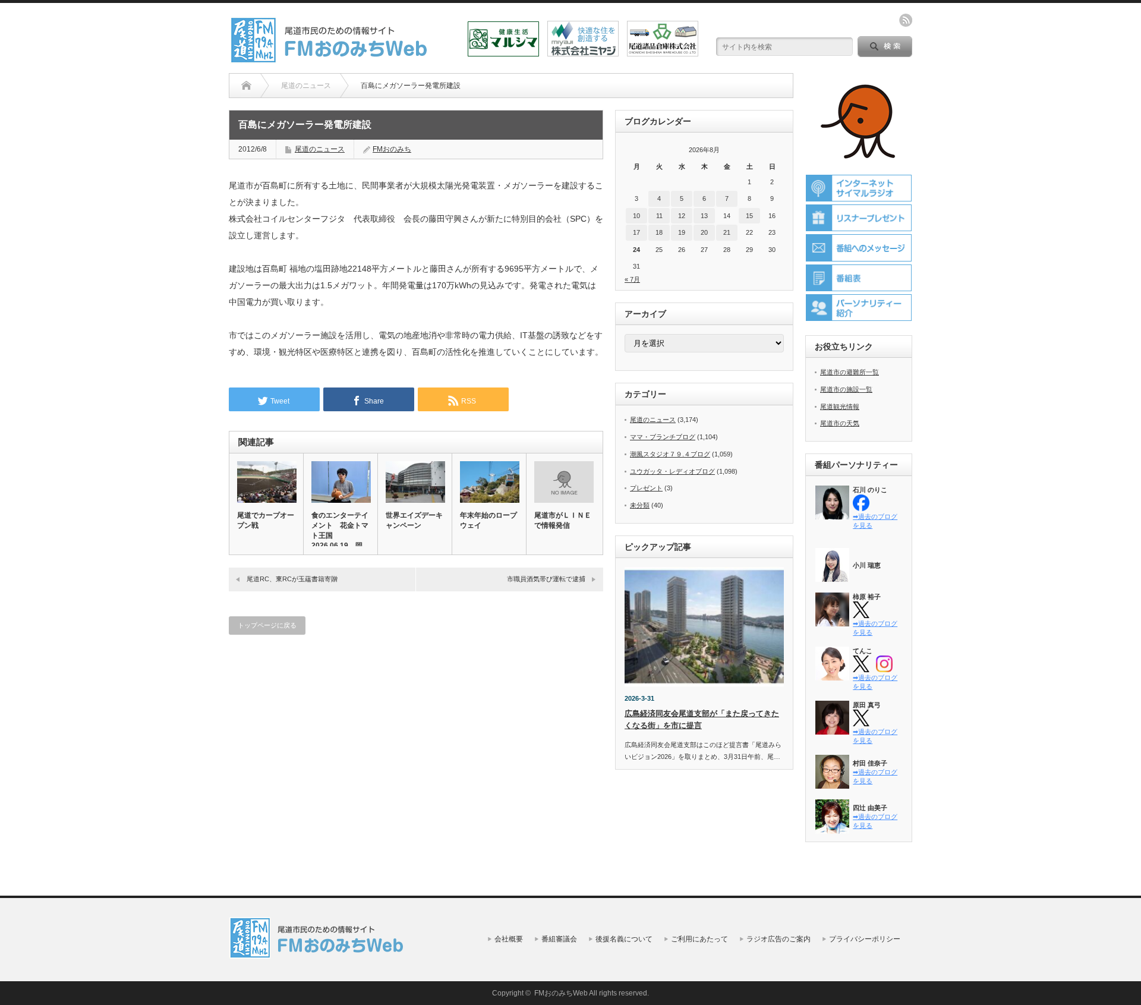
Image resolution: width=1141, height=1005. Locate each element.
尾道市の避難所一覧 (849, 372)
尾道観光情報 (839, 406)
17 (636, 232)
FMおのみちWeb (561, 993)
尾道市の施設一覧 (846, 389)
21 (726, 232)
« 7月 (632, 279)
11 (659, 215)
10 (636, 215)
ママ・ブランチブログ (662, 436)
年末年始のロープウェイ (488, 520)
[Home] (246, 85)
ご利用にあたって (699, 939)
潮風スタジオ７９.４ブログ (670, 454)
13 (704, 215)
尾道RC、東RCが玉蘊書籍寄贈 (292, 578)
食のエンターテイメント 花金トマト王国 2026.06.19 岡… (340, 530)
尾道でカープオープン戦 (265, 520)
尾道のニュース (320, 149)
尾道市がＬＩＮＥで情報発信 (562, 520)
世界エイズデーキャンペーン (414, 520)
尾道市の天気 (839, 423)
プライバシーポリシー (864, 939)
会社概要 (508, 939)
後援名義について (624, 939)
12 (681, 215)
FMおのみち (392, 149)
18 (659, 232)
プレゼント (646, 488)
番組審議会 (559, 939)
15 (749, 215)
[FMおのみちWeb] (331, 59)
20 (704, 232)
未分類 (640, 505)
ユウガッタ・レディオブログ (672, 471)
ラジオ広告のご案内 (778, 939)
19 (681, 232)
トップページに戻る (267, 625)
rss (905, 20)
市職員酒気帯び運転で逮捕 (546, 578)
